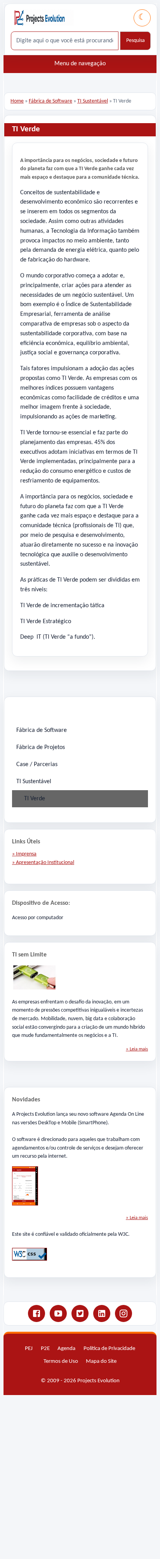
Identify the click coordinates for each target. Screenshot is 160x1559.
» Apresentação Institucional (43, 863)
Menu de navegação (80, 64)
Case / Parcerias (36, 764)
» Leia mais (137, 1049)
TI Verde (34, 799)
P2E (45, 1349)
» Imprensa (24, 854)
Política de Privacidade (109, 1349)
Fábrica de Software (50, 101)
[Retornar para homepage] (44, 18)
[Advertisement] (80, 1475)
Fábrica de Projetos (40, 747)
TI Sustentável (92, 101)
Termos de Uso (60, 1361)
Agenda (66, 1349)
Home (17, 101)
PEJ (29, 1349)
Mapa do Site (101, 1361)
